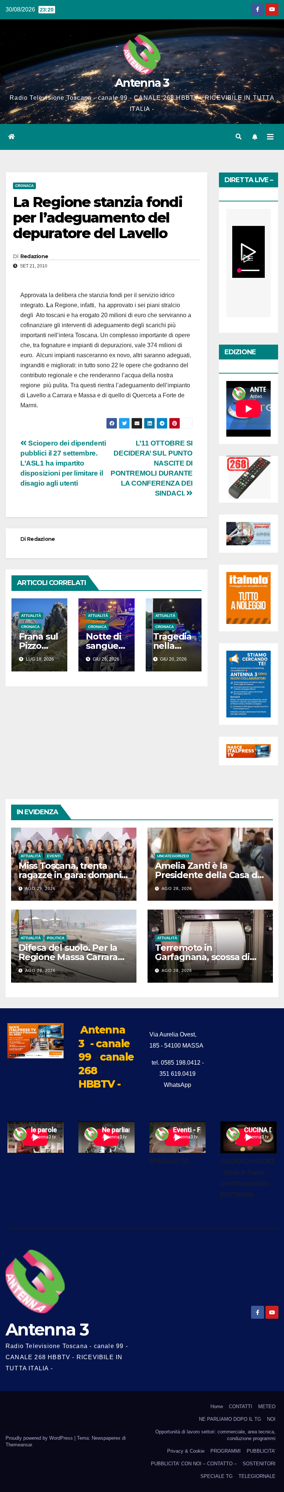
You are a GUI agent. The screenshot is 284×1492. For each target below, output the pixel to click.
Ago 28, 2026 (177, 888)
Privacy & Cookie (185, 1451)
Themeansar (19, 1444)
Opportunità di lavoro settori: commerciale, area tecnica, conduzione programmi (215, 1435)
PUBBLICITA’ (261, 1451)
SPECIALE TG (216, 1476)
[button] (238, 137)
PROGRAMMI (225, 1451)
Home (216, 1406)
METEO (266, 1406)
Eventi (54, 856)
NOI (271, 1419)
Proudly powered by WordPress (40, 1438)
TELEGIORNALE (257, 1476)
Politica (55, 938)
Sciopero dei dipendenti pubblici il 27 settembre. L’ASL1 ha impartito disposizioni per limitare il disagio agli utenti (63, 463)
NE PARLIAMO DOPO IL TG (230, 1419)
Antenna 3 (142, 83)
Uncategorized (173, 856)
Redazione (34, 256)
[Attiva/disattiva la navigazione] (270, 137)
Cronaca (24, 186)
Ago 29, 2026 (40, 888)
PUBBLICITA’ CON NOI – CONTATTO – (194, 1463)
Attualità (31, 616)
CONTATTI (240, 1406)
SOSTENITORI (259, 1463)
